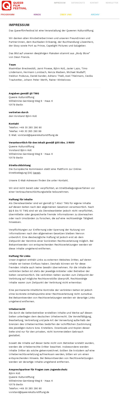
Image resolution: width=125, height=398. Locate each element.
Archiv (95, 14)
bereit (36, 172)
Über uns (65, 14)
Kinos (37, 14)
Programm (7, 14)
